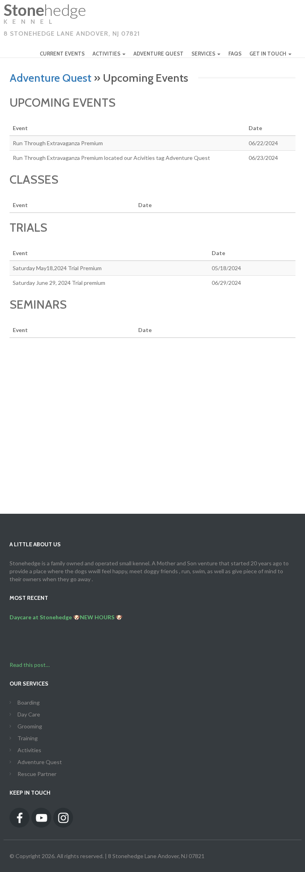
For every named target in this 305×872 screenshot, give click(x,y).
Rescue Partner (36, 773)
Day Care (28, 714)
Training (27, 738)
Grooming (29, 726)
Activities (29, 750)
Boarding (28, 702)
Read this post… (30, 664)
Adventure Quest (50, 78)
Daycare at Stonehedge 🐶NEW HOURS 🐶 (66, 617)
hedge (72, 21)
